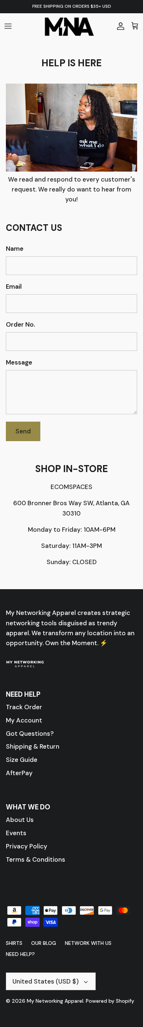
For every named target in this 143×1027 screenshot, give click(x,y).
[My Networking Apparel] (71, 26)
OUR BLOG (43, 943)
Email (14, 286)
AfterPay (19, 773)
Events (16, 833)
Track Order (24, 707)
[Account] (119, 26)
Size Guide (21, 760)
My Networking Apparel (55, 1001)
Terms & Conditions (35, 859)
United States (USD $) (45, 981)
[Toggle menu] (8, 26)
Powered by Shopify (110, 1001)
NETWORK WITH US (88, 943)
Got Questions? (30, 733)
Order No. (20, 324)
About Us (20, 820)
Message (19, 362)
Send (23, 431)
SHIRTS (14, 943)
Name (14, 249)
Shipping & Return (32, 746)
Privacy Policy (26, 846)
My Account (24, 720)
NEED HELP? (20, 954)
